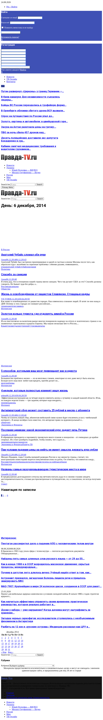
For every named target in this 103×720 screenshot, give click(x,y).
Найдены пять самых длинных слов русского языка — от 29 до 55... (43, 558)
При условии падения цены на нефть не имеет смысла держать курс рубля (49, 449)
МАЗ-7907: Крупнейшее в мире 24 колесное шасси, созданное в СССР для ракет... (51, 586)
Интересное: (8, 538)
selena (3, 395)
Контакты (10, 81)
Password (5, 22)
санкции (15, 286)
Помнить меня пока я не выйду (18, 27)
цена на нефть (51, 462)
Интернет (5, 405)
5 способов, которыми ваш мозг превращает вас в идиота (39, 370)
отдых (16, 326)
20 (19, 643)
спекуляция (35, 462)
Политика (5, 269)
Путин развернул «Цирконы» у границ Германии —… (32, 91)
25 (12, 646)
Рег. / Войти (11, 7)
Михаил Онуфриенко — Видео (26, 172)
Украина (10, 168)
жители (12, 306)
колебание (62, 462)
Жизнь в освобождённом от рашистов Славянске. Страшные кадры (45, 294)
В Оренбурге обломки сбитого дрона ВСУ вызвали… (33, 110)
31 (9, 649)
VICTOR (5, 299)
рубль (10, 462)
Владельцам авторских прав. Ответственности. (28, 697)
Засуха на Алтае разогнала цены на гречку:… (28, 126)
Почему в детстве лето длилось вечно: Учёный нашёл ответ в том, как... (46, 572)
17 (9, 643)
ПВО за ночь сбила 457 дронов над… (23, 132)
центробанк (18, 462)
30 (6, 649)
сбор (3, 422)
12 (15, 640)
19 (15, 643)
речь (13, 442)
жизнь (13, 403)
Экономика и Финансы (11, 425)
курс (25, 442)
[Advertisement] (51, 229)
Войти (23, 70)
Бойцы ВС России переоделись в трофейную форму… (33, 105)
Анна (3, 259)
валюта (26, 462)
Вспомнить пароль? (10, 37)
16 (6, 643)
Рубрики (5, 665)
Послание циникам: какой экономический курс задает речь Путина (44, 430)
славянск (19, 306)
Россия (9, 175)
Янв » (10, 652)
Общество (5, 289)
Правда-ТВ (27, 444)
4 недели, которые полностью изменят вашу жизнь (34, 390)
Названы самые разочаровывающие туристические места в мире (43, 469)
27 (19, 646)
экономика (6, 442)
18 (12, 643)
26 (15, 646)
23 (6, 646)
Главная (10, 693)
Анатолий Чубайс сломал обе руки (23, 254)
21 (22, 643)
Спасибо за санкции (14, 274)
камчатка (41, 326)
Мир (8, 177)
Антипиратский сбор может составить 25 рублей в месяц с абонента (45, 410)
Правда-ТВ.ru (6, 678)
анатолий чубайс (13, 267)
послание (19, 442)
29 (2, 649)
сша (9, 286)
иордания (31, 267)
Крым (3, 326)
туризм (9, 326)
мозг (3, 383)
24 (9, 646)
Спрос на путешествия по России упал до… (27, 116)
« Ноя (3, 652)
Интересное (6, 308)
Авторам (10, 695)
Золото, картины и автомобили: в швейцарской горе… (34, 121)
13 (19, 640)
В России (5, 249)
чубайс (24, 267)
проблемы (9, 383)
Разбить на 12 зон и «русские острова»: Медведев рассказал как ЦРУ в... (45, 626)
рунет (7, 422)
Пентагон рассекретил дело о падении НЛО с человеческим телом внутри (47, 543)
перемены (5, 403)
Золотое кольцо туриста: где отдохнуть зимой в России (37, 313)
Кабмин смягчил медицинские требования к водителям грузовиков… (28, 148)
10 (9, 640)
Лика (3, 455)
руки (3, 267)
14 (22, 640)
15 (2, 643)
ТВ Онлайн (11, 79)
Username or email (9, 17)
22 (2, 646)
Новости (10, 77)
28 (22, 646)
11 (12, 640)
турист (4, 484)
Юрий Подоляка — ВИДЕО (25, 170)
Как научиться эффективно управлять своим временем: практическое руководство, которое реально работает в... (44, 603)
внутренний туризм (28, 326)
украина (5, 306)
